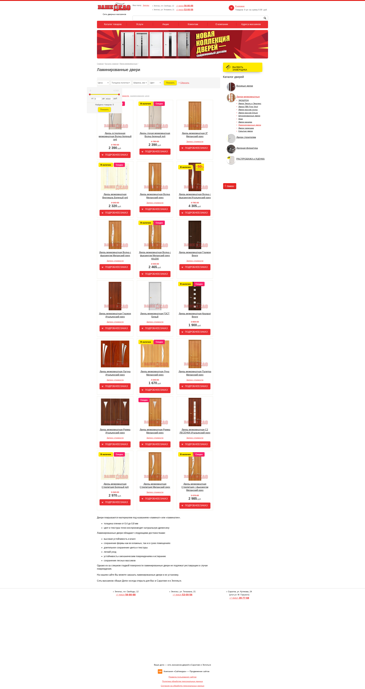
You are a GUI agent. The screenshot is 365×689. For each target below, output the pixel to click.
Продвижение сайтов (199, 671)
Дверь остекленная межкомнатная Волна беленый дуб (115, 136)
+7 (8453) (184, 6)
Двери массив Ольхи (248, 113)
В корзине (240, 6)
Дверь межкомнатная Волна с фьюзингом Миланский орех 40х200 (155, 255)
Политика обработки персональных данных (182, 681)
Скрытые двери (245, 131)
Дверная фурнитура (247, 148)
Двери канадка (245, 122)
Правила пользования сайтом (182, 677)
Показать (104, 109)
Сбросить (184, 83)
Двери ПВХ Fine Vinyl (248, 106)
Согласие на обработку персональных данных (182, 686)
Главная (100, 64)
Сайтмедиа (180, 671)
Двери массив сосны (248, 109)
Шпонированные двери (249, 116)
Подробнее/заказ (116, 155)
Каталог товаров (111, 64)
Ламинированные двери (249, 125)
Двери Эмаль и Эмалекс (249, 103)
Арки (240, 119)
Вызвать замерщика (239, 68)
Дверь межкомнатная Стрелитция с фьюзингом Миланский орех (195, 487)
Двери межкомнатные (128, 64)
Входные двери (244, 86)
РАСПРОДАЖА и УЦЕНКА (250, 159)
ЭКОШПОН (243, 100)
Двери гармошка (246, 128)
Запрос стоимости (194, 141)
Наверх (230, 186)
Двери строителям (246, 137)
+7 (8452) (239, 598)
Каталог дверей (233, 76)
